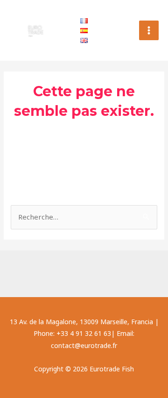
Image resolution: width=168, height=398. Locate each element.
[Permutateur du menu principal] (149, 31)
